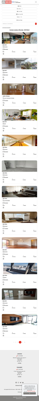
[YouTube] (23, 382)
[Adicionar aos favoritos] (3, 54)
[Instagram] (18, 382)
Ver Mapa (19, 363)
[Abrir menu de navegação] (36, 2)
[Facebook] (16, 382)
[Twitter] (21, 382)
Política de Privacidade (19, 385)
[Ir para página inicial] (6, 2)
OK (29, 393)
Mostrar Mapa (20, 20)
